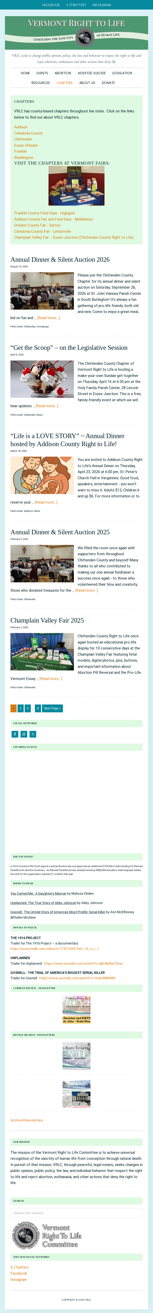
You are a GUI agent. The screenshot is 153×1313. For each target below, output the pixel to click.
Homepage (43, 326)
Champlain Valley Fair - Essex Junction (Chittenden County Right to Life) (74, 237)
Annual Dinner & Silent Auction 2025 (60, 532)
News (40, 414)
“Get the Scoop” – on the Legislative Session (68, 347)
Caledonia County (28, 133)
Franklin (20, 151)
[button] (121, 81)
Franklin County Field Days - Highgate (44, 213)
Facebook (18, 1273)
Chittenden (23, 139)
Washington (23, 157)
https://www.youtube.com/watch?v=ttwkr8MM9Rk (77, 978)
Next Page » (52, 709)
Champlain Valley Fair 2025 (47, 620)
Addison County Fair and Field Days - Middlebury (53, 219)
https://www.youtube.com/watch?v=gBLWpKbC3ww (83, 963)
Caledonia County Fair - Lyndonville (42, 231)
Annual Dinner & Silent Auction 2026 (60, 259)
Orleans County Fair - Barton (37, 225)
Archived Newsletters (26, 1120)
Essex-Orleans (26, 145)
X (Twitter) (19, 1267)
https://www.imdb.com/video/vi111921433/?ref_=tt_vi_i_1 (54, 949)
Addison (20, 127)
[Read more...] (48, 318)
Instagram (18, 1279)
